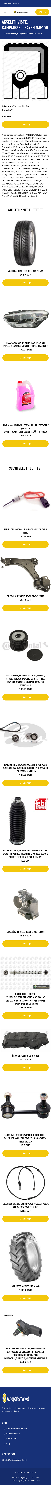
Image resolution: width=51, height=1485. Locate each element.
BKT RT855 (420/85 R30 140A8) (25, 1286)
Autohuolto (11, 1438)
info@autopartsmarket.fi (11, 4)
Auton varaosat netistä (16, 1428)
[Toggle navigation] (5, 11)
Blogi (8, 1443)
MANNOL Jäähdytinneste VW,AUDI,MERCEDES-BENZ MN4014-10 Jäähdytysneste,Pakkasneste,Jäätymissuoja (25, 428)
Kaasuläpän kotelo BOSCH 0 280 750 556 (25, 931)
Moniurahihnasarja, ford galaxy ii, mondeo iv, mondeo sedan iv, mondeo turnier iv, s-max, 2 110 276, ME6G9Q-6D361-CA (25, 768)
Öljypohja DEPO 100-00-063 (25, 1055)
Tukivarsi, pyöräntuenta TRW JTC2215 (25, 596)
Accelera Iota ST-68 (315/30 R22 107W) (26, 270)
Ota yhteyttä (24, 1477)
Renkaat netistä (13, 1433)
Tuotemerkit (19, 106)
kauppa (42, 12)
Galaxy (28, 106)
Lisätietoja (25, 124)
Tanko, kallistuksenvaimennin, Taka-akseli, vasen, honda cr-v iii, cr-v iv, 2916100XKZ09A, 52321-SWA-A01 (25, 1138)
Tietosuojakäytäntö (20, 1480)
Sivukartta (35, 1480)
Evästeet (35, 1477)
